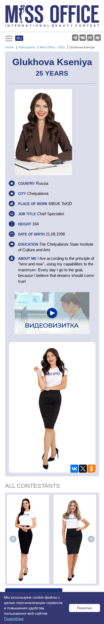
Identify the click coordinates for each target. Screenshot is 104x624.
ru (19, 38)
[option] (29, 539)
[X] (83, 469)
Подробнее (14, 619)
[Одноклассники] (91, 469)
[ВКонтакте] (74, 469)
